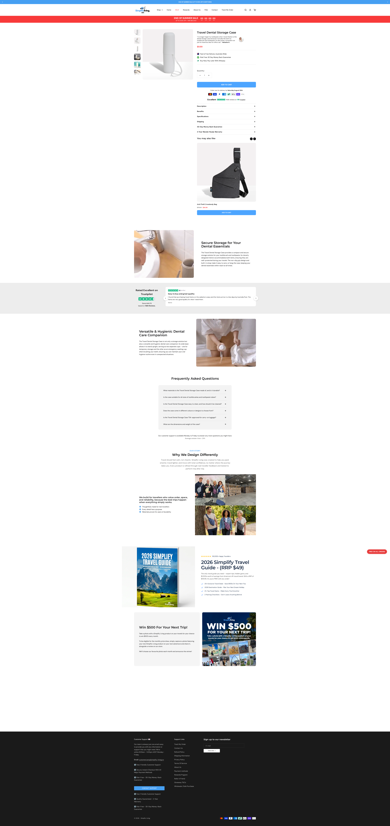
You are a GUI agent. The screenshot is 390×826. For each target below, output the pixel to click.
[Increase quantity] (209, 75)
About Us (197, 10)
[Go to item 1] (137, 32)
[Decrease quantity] (200, 75)
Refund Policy (179, 752)
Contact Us (178, 748)
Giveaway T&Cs (180, 782)
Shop (159, 10)
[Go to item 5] (137, 65)
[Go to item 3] (137, 49)
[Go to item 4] (137, 57)
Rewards (186, 10)
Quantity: (201, 71)
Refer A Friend (179, 779)
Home (169, 10)
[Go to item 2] (137, 40)
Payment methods (181, 771)
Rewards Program (180, 775)
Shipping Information (182, 756)
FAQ (206, 10)
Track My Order (227, 10)
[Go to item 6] (137, 73)
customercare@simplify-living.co (151, 760)
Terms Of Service (180, 763)
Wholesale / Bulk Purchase (184, 786)
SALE (177, 10)
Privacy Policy (179, 760)
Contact (215, 10)
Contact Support (149, 788)
